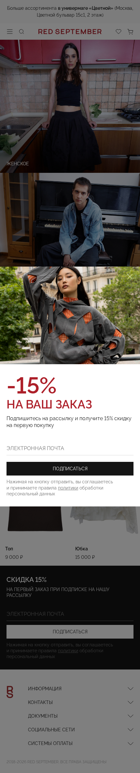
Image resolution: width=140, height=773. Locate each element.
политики (68, 487)
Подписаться (70, 468)
